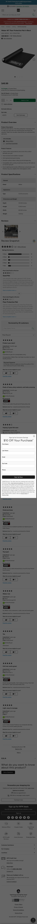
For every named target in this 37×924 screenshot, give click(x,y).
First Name (5, 444)
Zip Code (4, 463)
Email (3, 457)
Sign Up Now (18, 477)
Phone (4, 470)
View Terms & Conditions (17, 483)
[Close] (34, 436)
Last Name (5, 450)
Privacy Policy (24, 493)
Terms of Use (5, 495)
